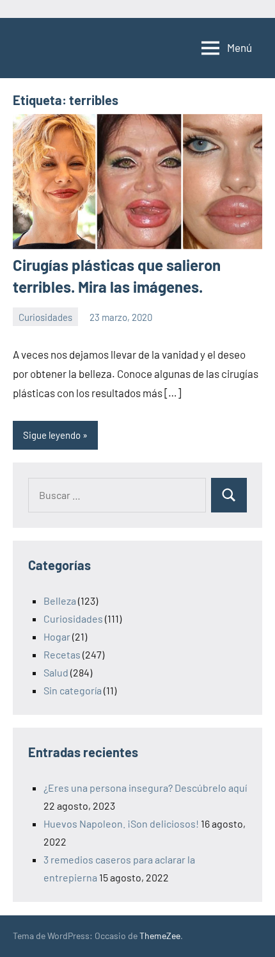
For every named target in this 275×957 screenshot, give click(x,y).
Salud (55, 672)
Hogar (56, 636)
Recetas (62, 654)
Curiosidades (45, 317)
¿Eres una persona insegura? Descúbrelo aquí (145, 787)
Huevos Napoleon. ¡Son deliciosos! (121, 823)
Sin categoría (72, 690)
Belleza (59, 600)
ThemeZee (159, 935)
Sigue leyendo (52, 435)
